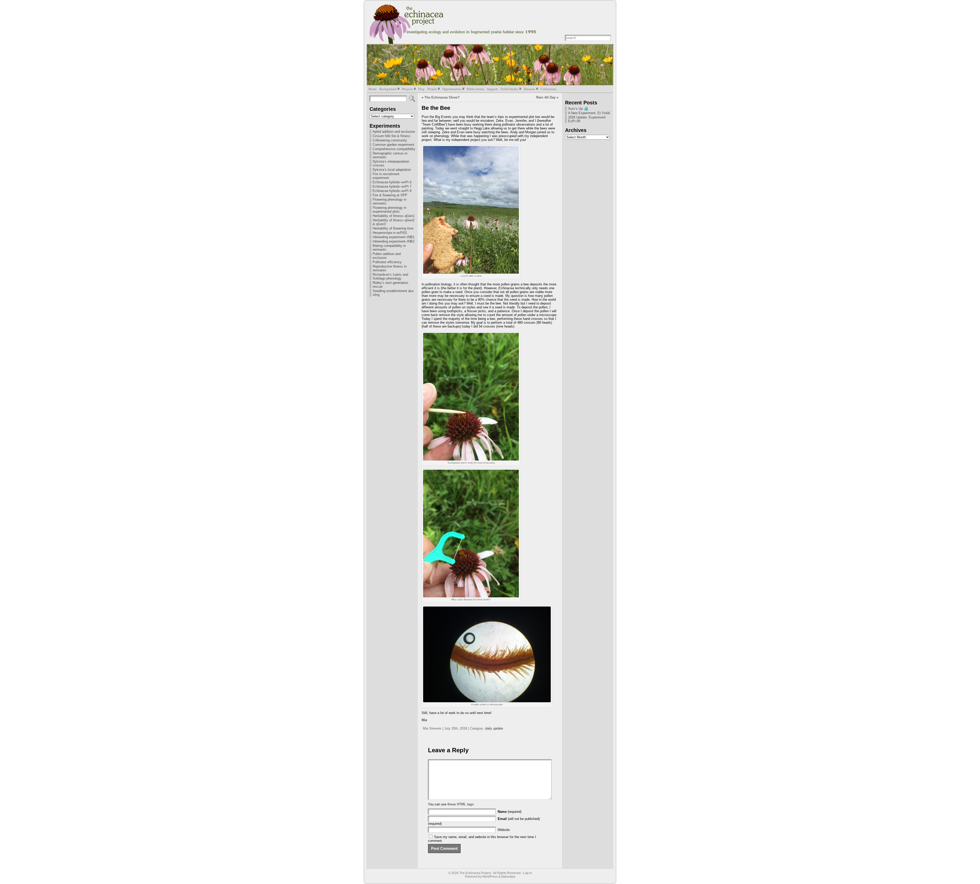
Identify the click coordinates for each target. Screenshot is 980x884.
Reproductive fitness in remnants (390, 268)
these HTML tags (460, 804)
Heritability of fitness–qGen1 (393, 216)
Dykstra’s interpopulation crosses (391, 163)
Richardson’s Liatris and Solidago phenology (390, 276)
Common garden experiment (393, 145)
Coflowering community (390, 140)
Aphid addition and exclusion (394, 132)
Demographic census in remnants (390, 155)
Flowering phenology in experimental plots (389, 209)
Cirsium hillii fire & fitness (391, 136)
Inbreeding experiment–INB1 (393, 237)
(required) (509, 812)
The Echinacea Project (475, 873)
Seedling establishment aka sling (393, 293)
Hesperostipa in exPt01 (390, 233)
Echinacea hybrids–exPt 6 (392, 182)
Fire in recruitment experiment (386, 176)
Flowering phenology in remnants (389, 201)
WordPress (490, 876)
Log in (527, 873)
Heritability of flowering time (393, 228)
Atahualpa (508, 876)
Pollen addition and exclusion (387, 256)
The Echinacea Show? (442, 97)
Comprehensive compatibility (394, 149)
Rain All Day (546, 97)
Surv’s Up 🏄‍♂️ (578, 109)
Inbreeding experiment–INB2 (393, 241)
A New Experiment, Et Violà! (589, 113)
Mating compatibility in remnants (389, 247)
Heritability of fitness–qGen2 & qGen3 (393, 222)
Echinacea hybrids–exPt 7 (392, 186)
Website (504, 830)
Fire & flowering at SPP (390, 195)
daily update (494, 728)
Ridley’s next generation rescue (390, 284)
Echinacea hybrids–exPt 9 (392, 191)
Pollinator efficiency (387, 262)
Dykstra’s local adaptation (392, 170)
